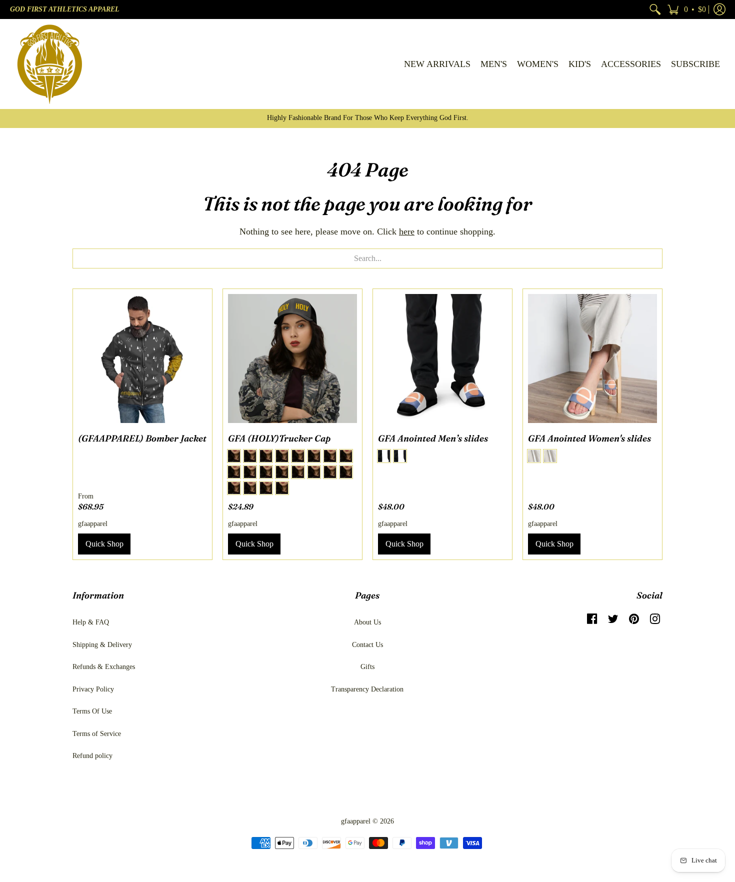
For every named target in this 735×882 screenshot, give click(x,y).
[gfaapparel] (50, 64)
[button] (686, 9)
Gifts (367, 666)
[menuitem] (655, 9)
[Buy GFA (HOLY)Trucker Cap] (292, 358)
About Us (367, 622)
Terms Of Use (92, 711)
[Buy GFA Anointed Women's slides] (592, 358)
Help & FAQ (90, 622)
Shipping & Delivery (102, 644)
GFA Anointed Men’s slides (433, 438)
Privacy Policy (93, 689)
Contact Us (367, 644)
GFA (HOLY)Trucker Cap (279, 438)
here (406, 231)
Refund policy (92, 756)
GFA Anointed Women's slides (589, 438)
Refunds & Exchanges (103, 666)
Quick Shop (105, 544)
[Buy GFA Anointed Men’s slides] (442, 358)
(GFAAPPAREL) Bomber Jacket (142, 438)
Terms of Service (96, 734)
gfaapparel (93, 524)
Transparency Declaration (367, 689)
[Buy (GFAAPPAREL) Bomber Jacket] (142, 358)
